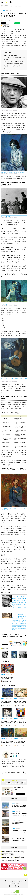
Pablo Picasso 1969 (5, 109)
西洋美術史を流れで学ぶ (7, 857)
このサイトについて (7, 881)
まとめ (5, 68)
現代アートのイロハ (18, 851)
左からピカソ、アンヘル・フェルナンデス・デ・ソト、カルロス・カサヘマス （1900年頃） (14, 216)
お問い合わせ (21, 881)
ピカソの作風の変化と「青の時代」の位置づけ (14, 63)
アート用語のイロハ (10, 860)
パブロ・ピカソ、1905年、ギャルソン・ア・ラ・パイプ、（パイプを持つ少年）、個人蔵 (14, 509)
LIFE (12, 880)
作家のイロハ (5, 854)
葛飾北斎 (17, 857)
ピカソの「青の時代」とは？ (10, 55)
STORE (24, 880)
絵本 (3, 860)
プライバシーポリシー (14, 883)
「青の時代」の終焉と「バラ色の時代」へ (13, 66)
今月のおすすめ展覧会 (7, 851)
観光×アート (20, 860)
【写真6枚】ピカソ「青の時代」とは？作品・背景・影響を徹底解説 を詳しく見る (12, 635)
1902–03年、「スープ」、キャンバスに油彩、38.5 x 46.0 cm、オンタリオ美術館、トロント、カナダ (13, 303)
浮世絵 (22, 857)
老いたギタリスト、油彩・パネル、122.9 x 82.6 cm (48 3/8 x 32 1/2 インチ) (14, 379)
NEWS (15, 880)
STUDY (5, 5)
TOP (2, 5)
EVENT (3, 880)
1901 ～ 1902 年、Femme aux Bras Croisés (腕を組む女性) (12, 172)
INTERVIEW (8, 880)
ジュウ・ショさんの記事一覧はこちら (13, 772)
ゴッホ (11, 854)
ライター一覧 (14, 881)
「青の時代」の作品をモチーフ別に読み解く (14, 61)
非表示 (9, 52)
